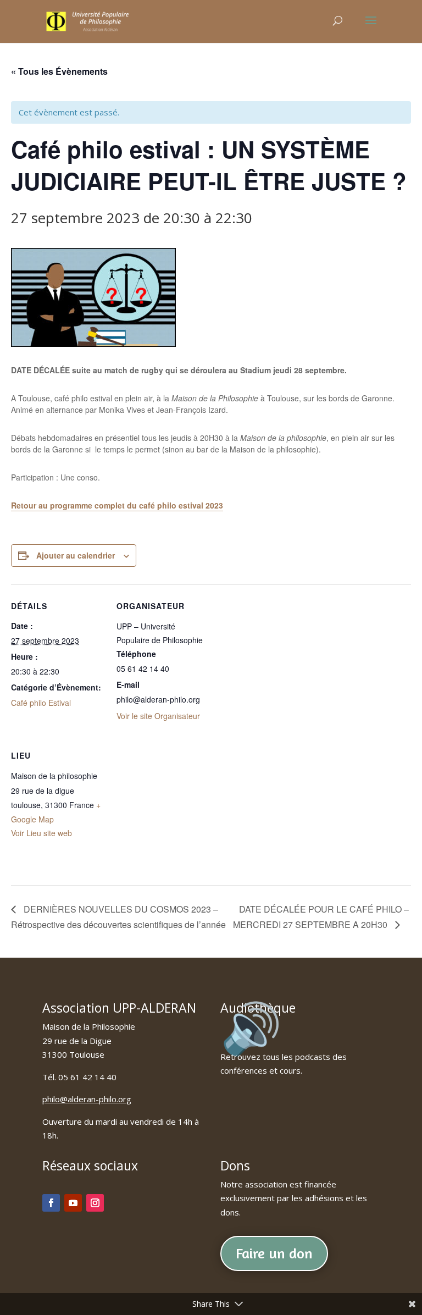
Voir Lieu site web (41, 832)
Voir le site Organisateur (158, 715)
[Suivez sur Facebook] (51, 1203)
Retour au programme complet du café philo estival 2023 (117, 505)
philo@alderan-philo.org (86, 1098)
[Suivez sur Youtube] (73, 1203)
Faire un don (274, 1253)
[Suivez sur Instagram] (95, 1203)
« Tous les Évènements (59, 71)
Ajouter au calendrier (75, 555)
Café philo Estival (41, 702)
